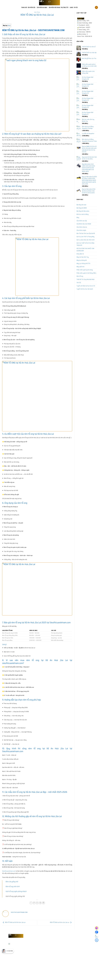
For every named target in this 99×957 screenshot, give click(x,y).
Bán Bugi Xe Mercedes (83, 211)
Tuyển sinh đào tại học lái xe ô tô (86, 286)
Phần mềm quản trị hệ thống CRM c (86, 273)
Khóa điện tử (80, 254)
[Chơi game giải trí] (96, 928)
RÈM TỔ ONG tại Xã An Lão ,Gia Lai (60, 922)
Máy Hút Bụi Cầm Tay (83, 257)
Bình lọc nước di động (82, 214)
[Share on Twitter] (34, 902)
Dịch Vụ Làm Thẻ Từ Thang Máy (85, 236)
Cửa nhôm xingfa (81, 230)
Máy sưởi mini (80, 266)
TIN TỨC (76, 7)
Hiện (9, 25)
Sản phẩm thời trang (54, 7)
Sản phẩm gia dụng (42, 7)
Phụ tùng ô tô (64, 7)
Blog (78, 217)
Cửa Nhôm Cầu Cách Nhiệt (84, 224)
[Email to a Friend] (37, 902)
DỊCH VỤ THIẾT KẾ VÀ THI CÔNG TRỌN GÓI (85, 244)
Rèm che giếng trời (11, 881)
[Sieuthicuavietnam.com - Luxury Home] (49, 2)
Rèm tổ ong (37, 12)
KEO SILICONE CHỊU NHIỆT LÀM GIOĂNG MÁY (85, 249)
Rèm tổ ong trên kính (12, 886)
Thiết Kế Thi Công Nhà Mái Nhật (85, 279)
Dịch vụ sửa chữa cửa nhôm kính (86, 240)
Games (71, 7)
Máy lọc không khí (82, 260)
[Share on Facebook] (30, 902)
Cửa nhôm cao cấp (82, 221)
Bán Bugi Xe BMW (82, 208)
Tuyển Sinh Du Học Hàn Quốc (85, 289)
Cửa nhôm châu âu (82, 227)
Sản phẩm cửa (31, 7)
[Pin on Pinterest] (40, 902)
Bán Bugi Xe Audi (81, 205)
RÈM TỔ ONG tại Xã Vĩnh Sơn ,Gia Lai (15, 922)
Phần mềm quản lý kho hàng (85, 270)
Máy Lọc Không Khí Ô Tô (83, 263)
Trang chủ (24, 7)
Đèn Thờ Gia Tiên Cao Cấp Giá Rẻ (86, 233)
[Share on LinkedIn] (43, 902)
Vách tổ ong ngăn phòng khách (15, 891)
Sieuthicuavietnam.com (8, 871)
